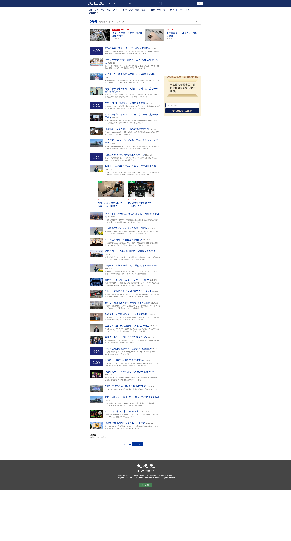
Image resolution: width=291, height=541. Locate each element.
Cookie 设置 (145, 485)
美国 (96, 10)
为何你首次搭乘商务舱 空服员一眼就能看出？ (110, 204)
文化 (172, 10)
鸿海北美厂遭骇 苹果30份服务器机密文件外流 (127, 129)
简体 (113, 3)
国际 (109, 10)
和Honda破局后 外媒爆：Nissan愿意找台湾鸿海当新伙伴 (132, 397)
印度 (122, 22)
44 (130, 444)
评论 (131, 10)
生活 (181, 10)
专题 (137, 10)
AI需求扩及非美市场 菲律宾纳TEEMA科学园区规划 (130, 74)
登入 (200, 3)
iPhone (113, 22)
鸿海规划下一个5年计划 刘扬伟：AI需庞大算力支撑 (130, 251)
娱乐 (165, 10)
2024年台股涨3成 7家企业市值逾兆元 (123, 411)
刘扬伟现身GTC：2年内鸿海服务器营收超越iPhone (129, 371)
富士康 (108, 22)
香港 (103, 10)
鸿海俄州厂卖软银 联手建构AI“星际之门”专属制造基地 (131, 265)
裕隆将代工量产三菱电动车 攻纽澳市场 (124, 360)
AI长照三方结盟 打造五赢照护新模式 (123, 240)
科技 (153, 10)
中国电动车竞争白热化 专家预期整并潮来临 (126, 228)
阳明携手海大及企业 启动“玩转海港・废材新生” (128, 48)
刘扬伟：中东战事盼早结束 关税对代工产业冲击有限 (130, 166)
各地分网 (92, 12)
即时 (125, 10)
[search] (144, 3)
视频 (143, 10)
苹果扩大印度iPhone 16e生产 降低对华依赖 (126, 386)
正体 (108, 3)
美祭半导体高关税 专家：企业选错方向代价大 (127, 280)
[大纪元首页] (96, 3)
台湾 (115, 10)
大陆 (90, 10)
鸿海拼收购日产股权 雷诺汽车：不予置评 (125, 423)
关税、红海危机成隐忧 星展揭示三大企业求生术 (128, 291)
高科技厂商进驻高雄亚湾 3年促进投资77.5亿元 (127, 303)
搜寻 (159, 3)
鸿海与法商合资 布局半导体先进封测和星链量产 (128, 348)
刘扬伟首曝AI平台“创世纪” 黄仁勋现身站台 (126, 337)
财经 (159, 10)
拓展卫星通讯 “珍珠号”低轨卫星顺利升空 (125, 155)
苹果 (118, 22)
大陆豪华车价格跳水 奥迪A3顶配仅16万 (140, 204)
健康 (188, 10)
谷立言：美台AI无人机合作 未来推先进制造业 (127, 326)
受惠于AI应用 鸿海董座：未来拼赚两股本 (125, 103)
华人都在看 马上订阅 (182, 110)
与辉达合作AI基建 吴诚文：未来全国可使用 (126, 314)
